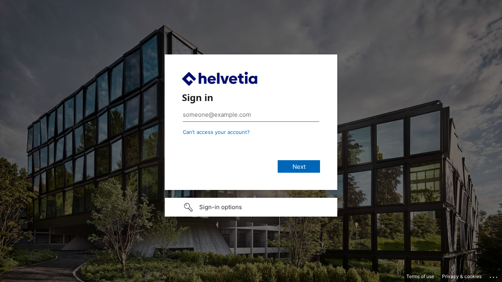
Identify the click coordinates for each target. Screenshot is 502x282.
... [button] (494, 275)
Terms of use (420, 276)
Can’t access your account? (216, 132)
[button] (251, 207)
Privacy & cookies (462, 276)
